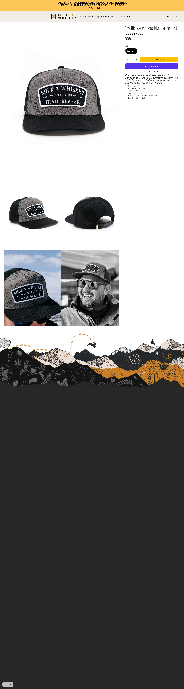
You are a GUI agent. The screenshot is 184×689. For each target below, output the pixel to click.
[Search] (168, 16)
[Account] (172, 16)
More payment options (151, 71)
